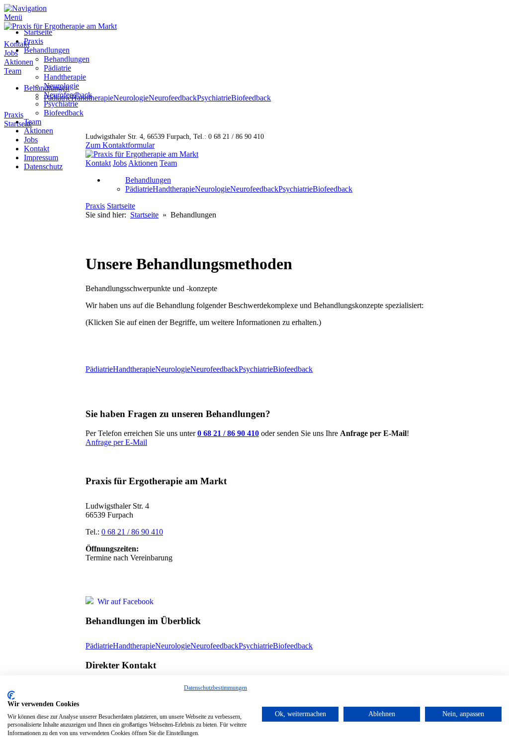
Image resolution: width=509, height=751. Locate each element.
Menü (13, 17)
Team (32, 121)
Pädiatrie (57, 68)
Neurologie (61, 86)
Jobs (31, 139)
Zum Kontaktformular (120, 145)
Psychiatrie (61, 104)
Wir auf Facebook (123, 601)
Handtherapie (65, 77)
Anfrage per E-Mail (116, 442)
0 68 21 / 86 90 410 (132, 532)
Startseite (38, 32)
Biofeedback (64, 112)
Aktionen (38, 130)
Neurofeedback (68, 95)
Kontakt (36, 148)
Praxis (33, 41)
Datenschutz (43, 166)
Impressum (41, 157)
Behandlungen (47, 50)
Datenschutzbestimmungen (215, 687)
